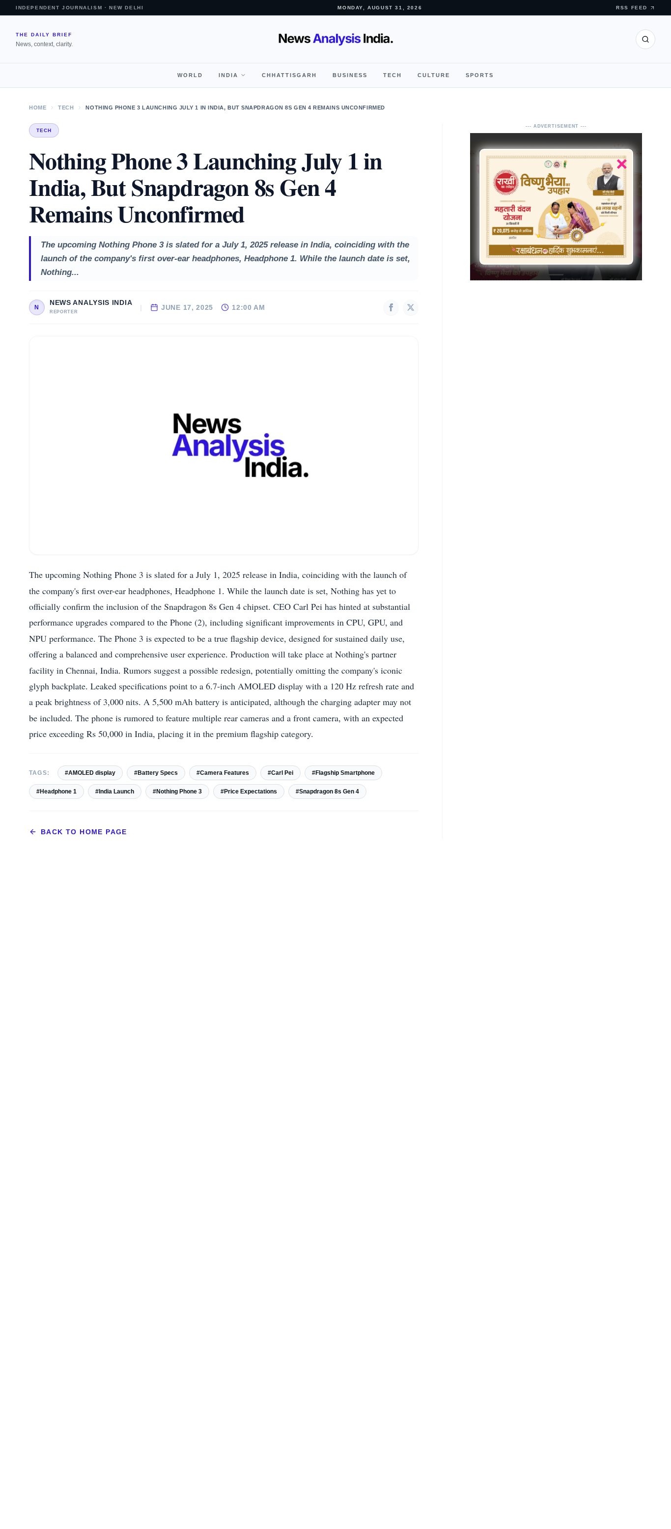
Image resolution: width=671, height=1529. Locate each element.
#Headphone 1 (56, 791)
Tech (392, 75)
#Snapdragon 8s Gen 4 (327, 791)
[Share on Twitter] (411, 307)
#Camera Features (222, 772)
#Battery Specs (156, 772)
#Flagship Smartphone (343, 772)
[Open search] (645, 39)
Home (37, 107)
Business (350, 75)
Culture (434, 75)
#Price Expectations (249, 791)
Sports (480, 75)
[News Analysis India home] (335, 39)
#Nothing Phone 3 (177, 791)
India (228, 75)
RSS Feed (631, 7)
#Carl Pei (280, 772)
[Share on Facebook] (391, 307)
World (190, 75)
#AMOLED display (90, 772)
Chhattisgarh (289, 75)
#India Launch (114, 791)
